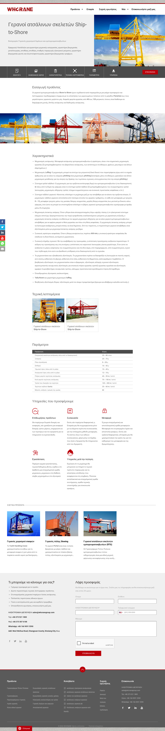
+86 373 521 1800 (19, 617)
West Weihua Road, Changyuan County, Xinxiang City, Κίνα (36, 631)
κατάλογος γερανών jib (74, 704)
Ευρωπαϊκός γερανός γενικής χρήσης (46, 696)
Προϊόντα (75, 9)
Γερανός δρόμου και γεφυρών (43, 704)
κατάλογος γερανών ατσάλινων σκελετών (81, 692)
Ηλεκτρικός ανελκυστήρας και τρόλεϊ (45, 700)
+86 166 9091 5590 (134, 698)
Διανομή (103, 694)
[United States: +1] (120, 612)
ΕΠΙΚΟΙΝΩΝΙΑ (150, 72)
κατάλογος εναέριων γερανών (77, 700)
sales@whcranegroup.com (43, 612)
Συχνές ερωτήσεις (108, 9)
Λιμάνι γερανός (12, 704)
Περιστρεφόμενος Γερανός (16, 700)
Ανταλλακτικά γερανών (40, 707)
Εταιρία (90, 9)
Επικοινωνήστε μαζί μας (143, 9)
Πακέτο (102, 690)
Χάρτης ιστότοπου (78, 726)
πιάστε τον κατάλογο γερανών (77, 696)
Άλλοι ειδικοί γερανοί (14, 707)
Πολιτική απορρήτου (96, 726)
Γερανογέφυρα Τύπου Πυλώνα (17, 688)
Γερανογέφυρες (12, 696)
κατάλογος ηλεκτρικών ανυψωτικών (79, 688)
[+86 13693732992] (2, 243)
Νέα (123, 9)
